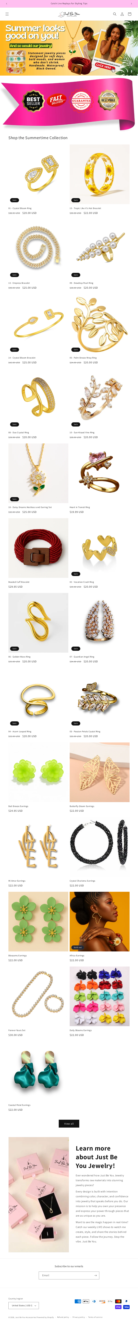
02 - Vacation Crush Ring (82, 582)
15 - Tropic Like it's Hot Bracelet (85, 208)
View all (69, 1123)
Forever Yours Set (16, 1030)
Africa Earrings (77, 955)
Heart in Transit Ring (80, 507)
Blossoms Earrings (17, 955)
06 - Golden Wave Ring (19, 656)
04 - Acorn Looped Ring (19, 731)
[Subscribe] (95, 1275)
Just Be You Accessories (25, 1317)
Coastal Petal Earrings (19, 1105)
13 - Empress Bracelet (19, 283)
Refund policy (63, 1317)
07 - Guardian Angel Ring (82, 656)
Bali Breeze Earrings (18, 806)
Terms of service (95, 1317)
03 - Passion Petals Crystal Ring (85, 731)
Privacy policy (79, 1317)
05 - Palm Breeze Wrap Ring (83, 357)
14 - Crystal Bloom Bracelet (21, 357)
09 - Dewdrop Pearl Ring (81, 283)
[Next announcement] (131, 3)
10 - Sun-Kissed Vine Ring (82, 432)
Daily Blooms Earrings (81, 1030)
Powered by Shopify (45, 1317)
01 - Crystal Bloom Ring (20, 208)
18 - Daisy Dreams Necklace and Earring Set (30, 507)
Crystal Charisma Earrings (82, 881)
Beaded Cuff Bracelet (18, 582)
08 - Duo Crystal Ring (18, 432)
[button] (7, 14)
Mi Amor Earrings (16, 881)
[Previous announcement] (6, 3)
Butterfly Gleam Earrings (82, 806)
